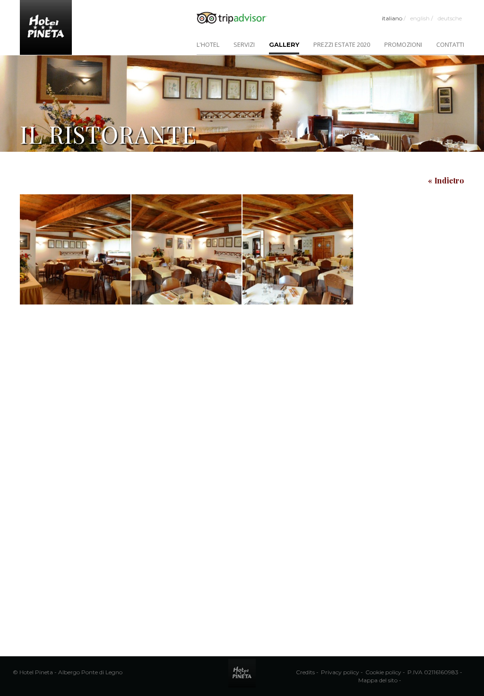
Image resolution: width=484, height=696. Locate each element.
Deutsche (450, 18)
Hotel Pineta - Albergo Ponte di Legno (70, 672)
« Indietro (446, 180)
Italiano (394, 18)
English (421, 18)
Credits (305, 672)
